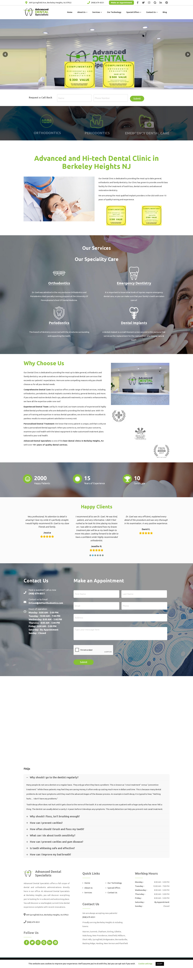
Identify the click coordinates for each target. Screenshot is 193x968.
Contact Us (151, 12)
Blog (165, 12)
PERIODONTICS (97, 133)
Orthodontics (59, 283)
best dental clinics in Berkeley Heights (81, 441)
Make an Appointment (121, 2)
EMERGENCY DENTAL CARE (147, 133)
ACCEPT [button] (159, 964)
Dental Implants (134, 323)
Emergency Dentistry (134, 283)
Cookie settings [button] (145, 963)
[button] (90, 555)
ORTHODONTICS (47, 133)
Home (69, 12)
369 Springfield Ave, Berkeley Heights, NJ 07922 (50, 2)
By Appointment (161, 902)
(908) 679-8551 (97, 2)
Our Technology (114, 12)
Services (96, 12)
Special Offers (132, 12)
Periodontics (59, 323)
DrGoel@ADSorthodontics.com (46, 603)
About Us (81, 12)
